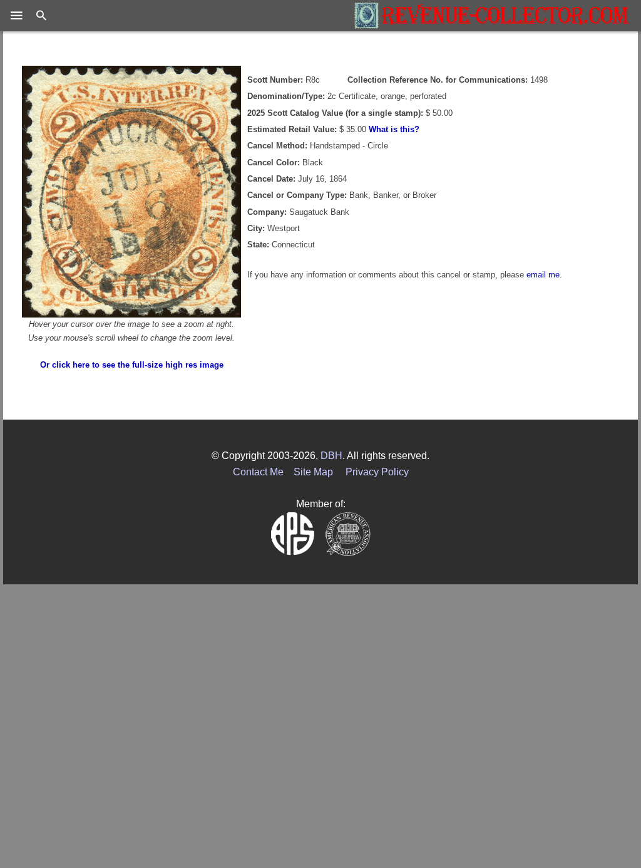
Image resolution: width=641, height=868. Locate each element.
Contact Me (258, 472)
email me (543, 274)
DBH (331, 455)
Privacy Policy (377, 472)
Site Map (313, 472)
